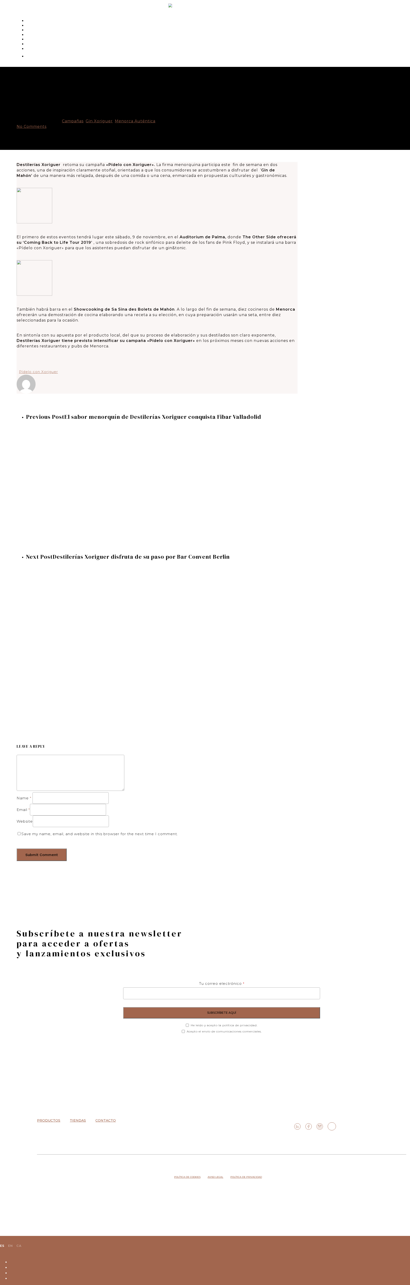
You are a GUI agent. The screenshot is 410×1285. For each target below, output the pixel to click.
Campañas (73, 121)
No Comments (32, 126)
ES (2, 1246)
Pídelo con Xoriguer (38, 371)
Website (25, 821)
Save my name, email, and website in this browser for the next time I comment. (99, 834)
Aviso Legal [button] (215, 1177)
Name (24, 798)
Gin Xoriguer (99, 121)
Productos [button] (48, 1120)
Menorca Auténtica (135, 121)
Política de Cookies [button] (187, 1177)
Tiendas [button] (78, 1120)
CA (19, 1246)
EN (10, 1246)
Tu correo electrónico (221, 983)
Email (23, 809)
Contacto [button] (105, 1120)
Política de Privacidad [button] (246, 1177)
